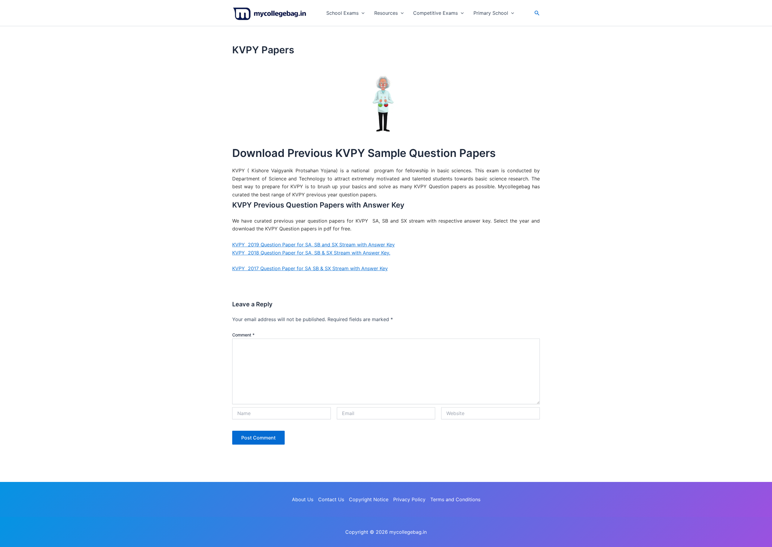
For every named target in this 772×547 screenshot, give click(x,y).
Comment (243, 334)
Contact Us (331, 499)
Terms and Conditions (455, 499)
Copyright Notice (368, 499)
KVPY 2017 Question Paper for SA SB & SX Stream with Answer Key (310, 268)
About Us (302, 499)
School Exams (342, 13)
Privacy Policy (409, 499)
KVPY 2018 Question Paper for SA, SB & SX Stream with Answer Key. (311, 253)
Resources (386, 13)
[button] (362, 12)
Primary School (490, 13)
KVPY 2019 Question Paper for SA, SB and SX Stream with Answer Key (313, 245)
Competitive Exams (435, 13)
